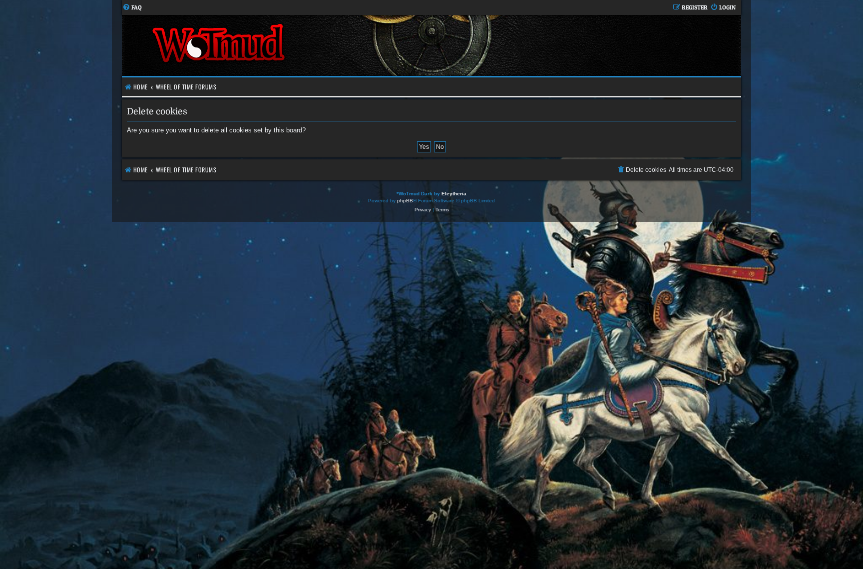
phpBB (405, 200)
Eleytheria (453, 193)
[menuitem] (132, 7)
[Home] (277, 45)
